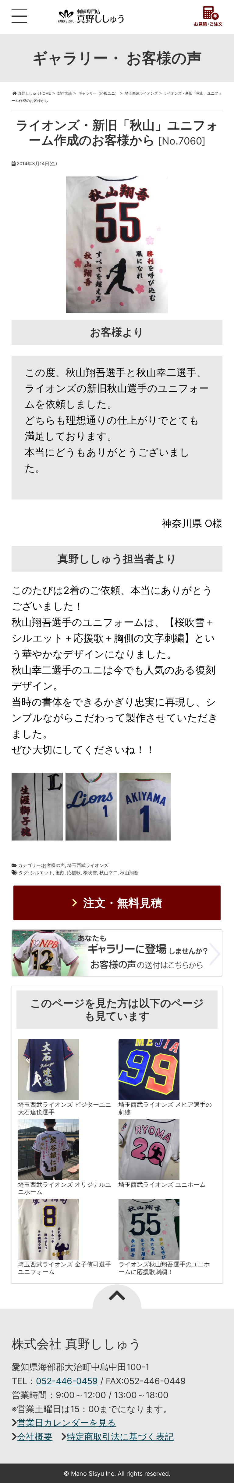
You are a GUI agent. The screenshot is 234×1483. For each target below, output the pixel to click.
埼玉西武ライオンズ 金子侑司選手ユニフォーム (64, 1268)
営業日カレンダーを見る (66, 1422)
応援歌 (74, 873)
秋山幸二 (108, 873)
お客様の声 (53, 865)
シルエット (41, 873)
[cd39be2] (37, 808)
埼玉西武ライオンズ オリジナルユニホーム (64, 1188)
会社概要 (34, 1436)
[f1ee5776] (145, 808)
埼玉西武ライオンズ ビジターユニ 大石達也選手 (64, 1108)
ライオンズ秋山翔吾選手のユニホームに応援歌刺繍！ (164, 1268)
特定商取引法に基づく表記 (120, 1436)
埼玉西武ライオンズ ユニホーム (162, 1184)
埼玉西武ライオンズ (87, 865)
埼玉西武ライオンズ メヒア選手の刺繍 (165, 1108)
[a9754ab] (91, 808)
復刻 (60, 873)
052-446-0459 (67, 1381)
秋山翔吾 (129, 873)
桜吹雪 (90, 873)
